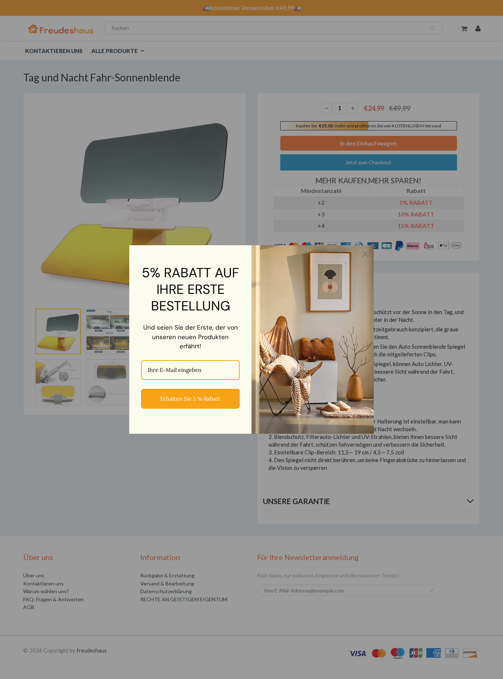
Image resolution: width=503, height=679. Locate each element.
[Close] (365, 254)
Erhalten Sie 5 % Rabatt (190, 398)
